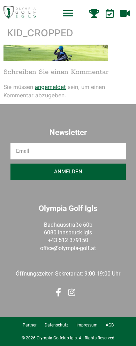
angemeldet (50, 86)
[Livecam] (126, 13)
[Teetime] (110, 13)
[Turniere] (94, 13)
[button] (68, 13)
